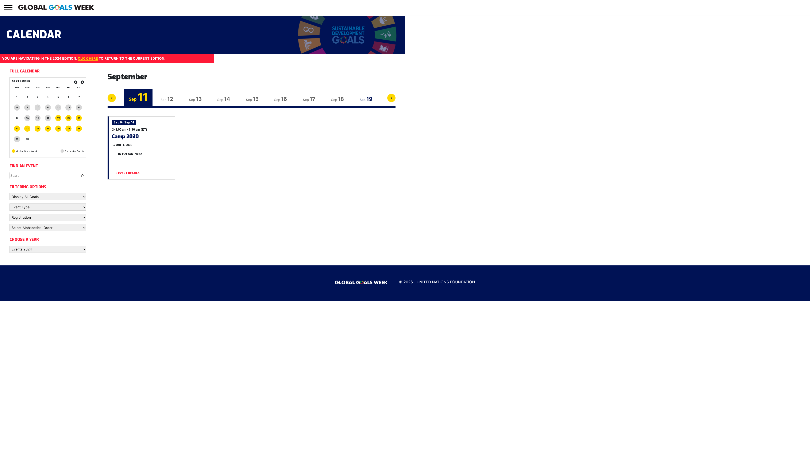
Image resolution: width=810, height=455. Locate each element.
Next (387, 98)
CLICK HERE (88, 58)
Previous (116, 98)
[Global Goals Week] (56, 7)
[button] (8, 10)
